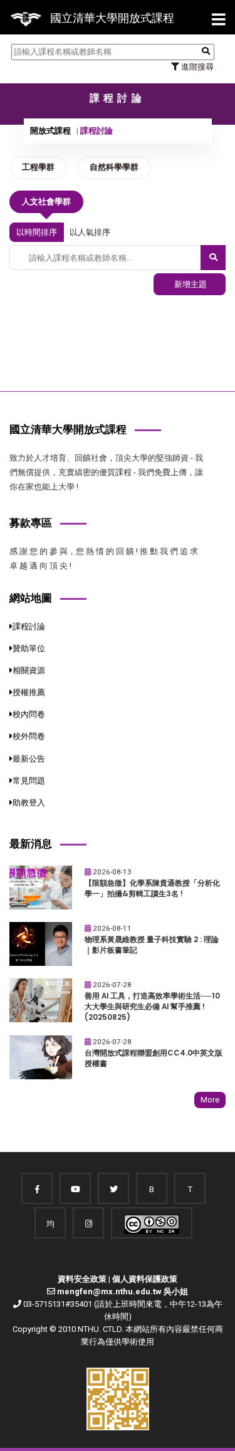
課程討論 (29, 626)
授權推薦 (29, 692)
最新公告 (29, 758)
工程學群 (38, 167)
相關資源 (29, 670)
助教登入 (29, 802)
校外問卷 (29, 736)
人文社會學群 (46, 201)
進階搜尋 (196, 66)
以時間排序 (36, 232)
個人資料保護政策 (144, 1279)
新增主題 (189, 284)
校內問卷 (29, 714)
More (210, 1099)
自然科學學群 (114, 167)
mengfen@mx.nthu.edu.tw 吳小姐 (122, 1291)
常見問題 (29, 780)
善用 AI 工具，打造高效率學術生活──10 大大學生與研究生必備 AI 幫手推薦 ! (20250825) (152, 1006)
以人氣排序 (90, 232)
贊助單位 (29, 648)
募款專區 (30, 522)
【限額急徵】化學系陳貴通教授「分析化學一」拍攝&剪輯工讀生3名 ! (152, 888)
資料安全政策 (82, 1279)
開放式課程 (50, 130)
